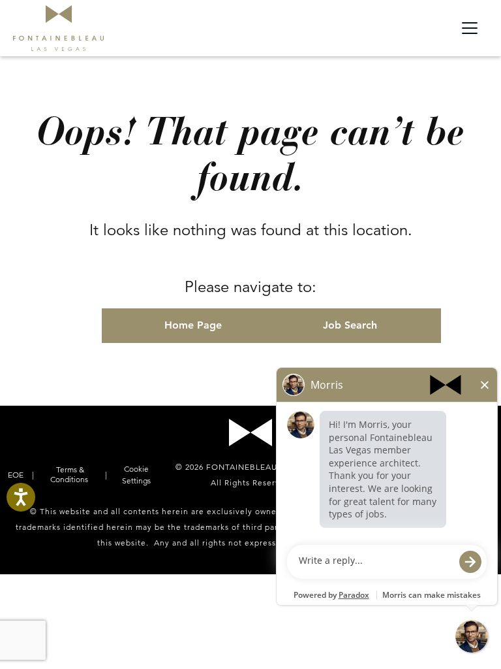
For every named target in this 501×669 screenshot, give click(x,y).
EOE (16, 475)
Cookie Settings (136, 474)
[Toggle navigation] (469, 28)
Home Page (193, 325)
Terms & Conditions (69, 474)
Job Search (350, 325)
